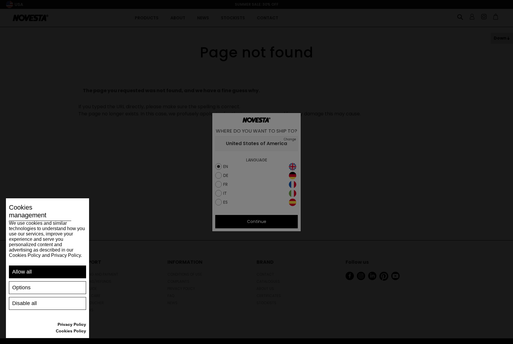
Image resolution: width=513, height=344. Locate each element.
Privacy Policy (72, 324)
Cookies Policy (71, 331)
